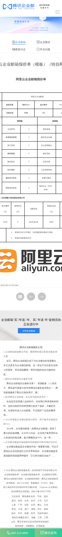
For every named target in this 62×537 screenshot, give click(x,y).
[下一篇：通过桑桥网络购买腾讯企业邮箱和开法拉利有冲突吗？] (42, 297)
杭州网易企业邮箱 (20, 491)
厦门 (27, 509)
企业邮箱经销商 (32, 479)
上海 (13, 505)
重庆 (19, 522)
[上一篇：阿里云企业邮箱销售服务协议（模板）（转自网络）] (31, 297)
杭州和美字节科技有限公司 (44, 470)
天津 (46, 505)
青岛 (14, 509)
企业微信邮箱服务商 (30, 474)
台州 (26, 501)
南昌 (46, 509)
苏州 (33, 513)
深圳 (26, 505)
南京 (13, 513)
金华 (33, 501)
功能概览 (30, 526)
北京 (46, 501)
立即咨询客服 (28, 331)
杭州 (33, 496)
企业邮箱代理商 (49, 474)
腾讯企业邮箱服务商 (20, 470)
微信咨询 (51, 532)
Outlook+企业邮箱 (48, 487)
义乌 (39, 501)
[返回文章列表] (20, 297)
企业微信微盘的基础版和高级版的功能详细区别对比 (31, 442)
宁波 (39, 496)
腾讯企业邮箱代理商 (13, 479)
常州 (20, 513)
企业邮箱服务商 (11, 474)
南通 (26, 513)
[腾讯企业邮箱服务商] (31, 6)
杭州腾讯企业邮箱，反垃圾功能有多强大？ (26, 397)
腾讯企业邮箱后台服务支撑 (18, 379)
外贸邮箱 (40, 526)
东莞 (33, 505)
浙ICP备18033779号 (41, 491)
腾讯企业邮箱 (26, 347)
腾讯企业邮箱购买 (49, 479)
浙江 (27, 517)
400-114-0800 (19, 533)
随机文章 (37, 347)
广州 (20, 505)
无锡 (39, 513)
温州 (46, 496)
